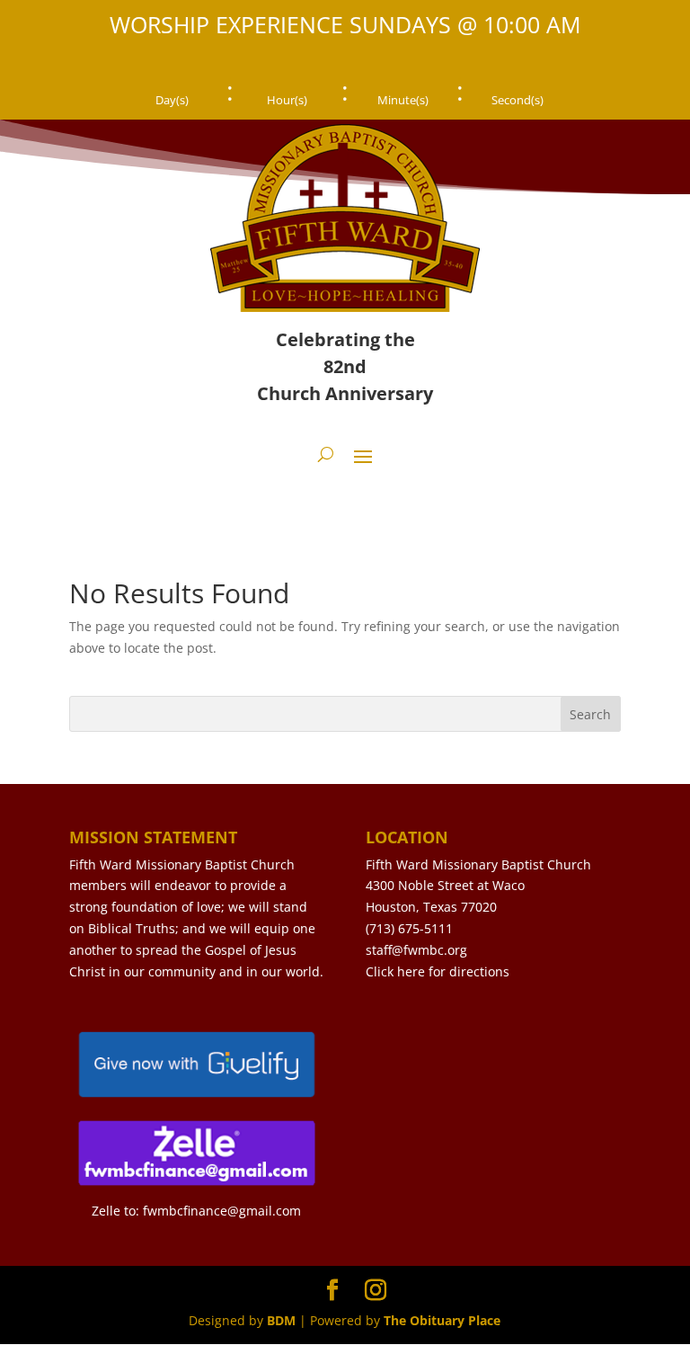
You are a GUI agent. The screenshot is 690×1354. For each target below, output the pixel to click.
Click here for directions (437, 971)
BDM (281, 1320)
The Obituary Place (442, 1320)
